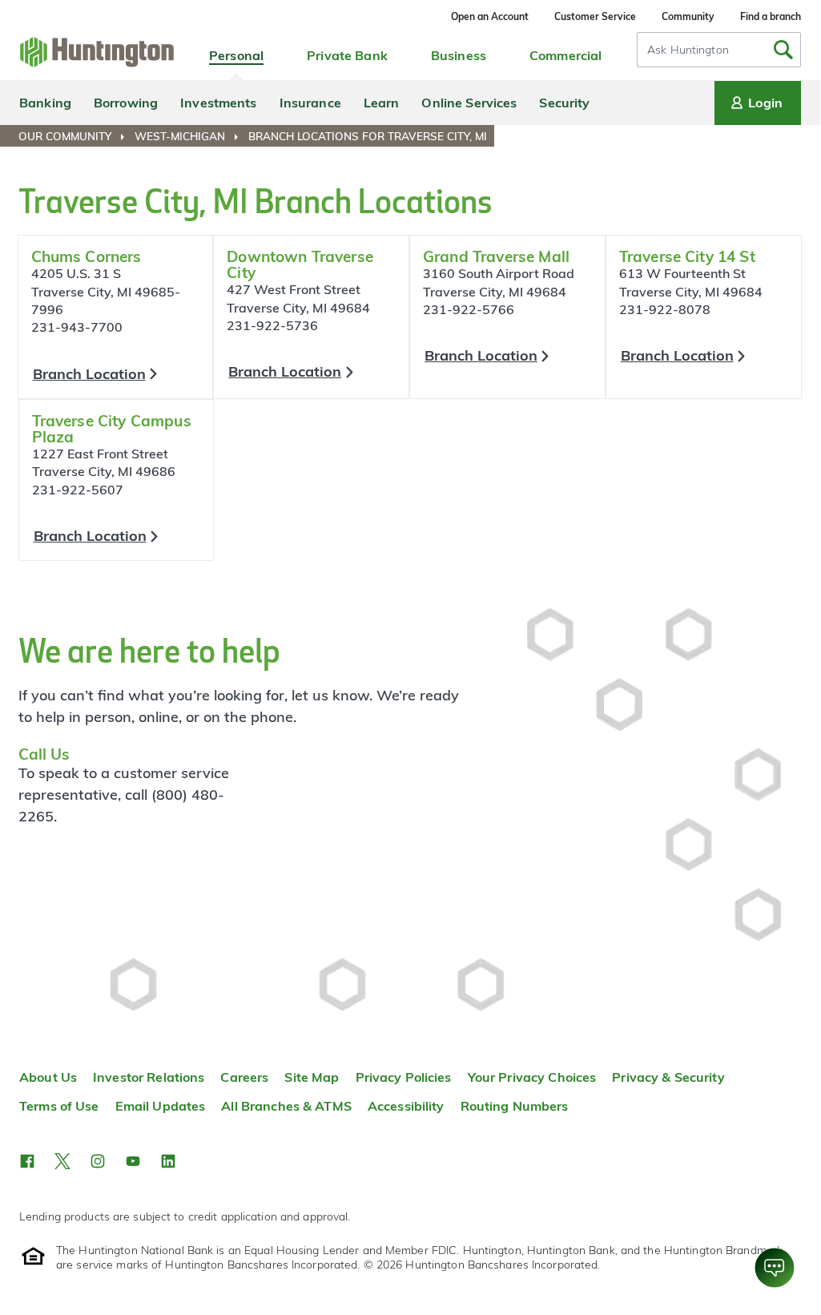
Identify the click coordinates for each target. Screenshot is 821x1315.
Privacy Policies (404, 1077)
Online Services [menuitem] (469, 103)
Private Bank (347, 55)
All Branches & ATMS (286, 1106)
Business (458, 55)
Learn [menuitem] (382, 103)
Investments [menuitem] (218, 103)
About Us (48, 1077)
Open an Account (490, 16)
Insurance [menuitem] (310, 103)
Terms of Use (59, 1106)
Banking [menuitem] (45, 103)
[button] (27, 1161)
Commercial (565, 55)
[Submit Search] (783, 49)
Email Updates (160, 1106)
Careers (244, 1077)
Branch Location (89, 374)
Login (765, 103)
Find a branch (770, 16)
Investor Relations (148, 1077)
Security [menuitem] (564, 103)
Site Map (311, 1077)
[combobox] (719, 49)
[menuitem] (74, 136)
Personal (236, 55)
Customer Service (595, 16)
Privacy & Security (668, 1077)
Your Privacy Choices (532, 1077)
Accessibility (406, 1106)
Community (688, 16)
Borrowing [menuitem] (126, 103)
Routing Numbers (515, 1106)
